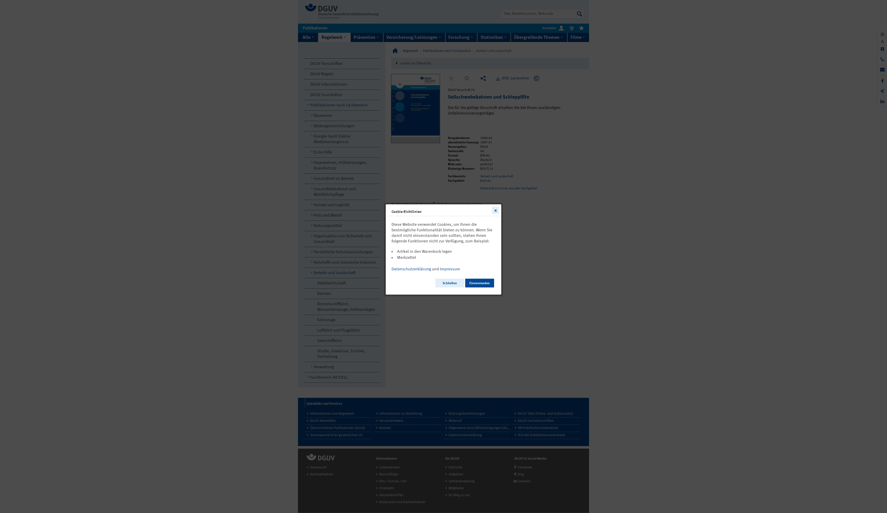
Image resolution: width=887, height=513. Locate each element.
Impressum (450, 269)
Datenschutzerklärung (411, 269)
